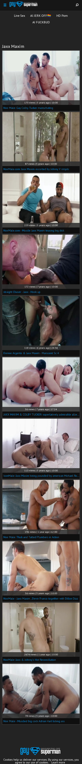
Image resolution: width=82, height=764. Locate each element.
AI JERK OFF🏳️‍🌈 (40, 16)
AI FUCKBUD (41, 22)
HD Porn (62, 16)
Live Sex (19, 16)
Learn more (58, 762)
